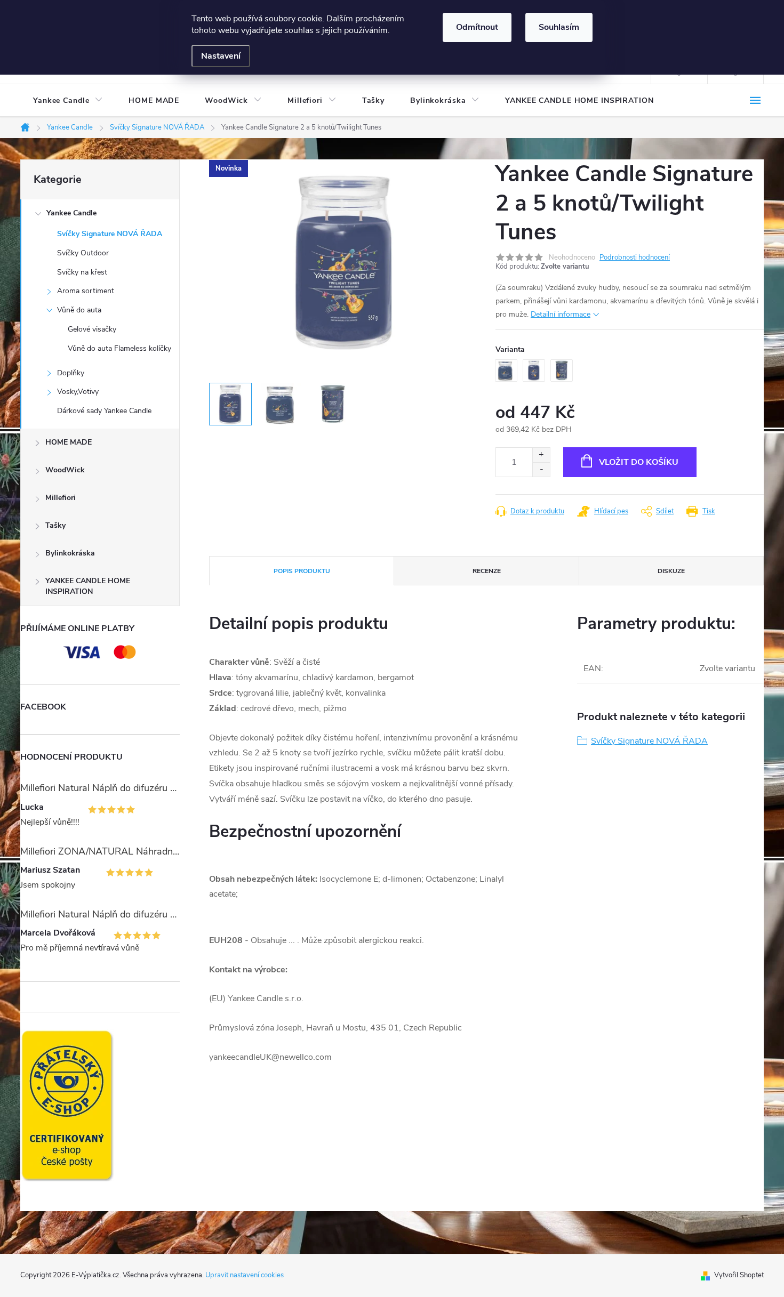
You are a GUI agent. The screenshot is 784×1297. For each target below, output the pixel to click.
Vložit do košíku (638, 462)
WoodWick (65, 470)
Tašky (55, 525)
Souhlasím (559, 27)
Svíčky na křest (82, 272)
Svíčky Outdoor (83, 253)
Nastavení (221, 56)
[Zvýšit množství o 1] (541, 455)
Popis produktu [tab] (302, 571)
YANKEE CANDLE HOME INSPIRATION (87, 586)
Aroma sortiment (85, 291)
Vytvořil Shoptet (739, 1275)
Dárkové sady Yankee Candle (104, 411)
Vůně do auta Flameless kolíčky (119, 348)
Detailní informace (560, 314)
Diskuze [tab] (671, 571)
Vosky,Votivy (78, 391)
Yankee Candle (71, 213)
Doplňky (70, 373)
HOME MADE (68, 442)
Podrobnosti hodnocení (634, 257)
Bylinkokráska (70, 553)
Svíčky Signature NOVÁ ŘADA (109, 234)
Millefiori (60, 498)
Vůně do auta (79, 310)
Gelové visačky (92, 329)
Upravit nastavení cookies (244, 1275)
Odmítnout (477, 27)
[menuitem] (68, 100)
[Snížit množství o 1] (541, 469)
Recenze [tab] (487, 571)
